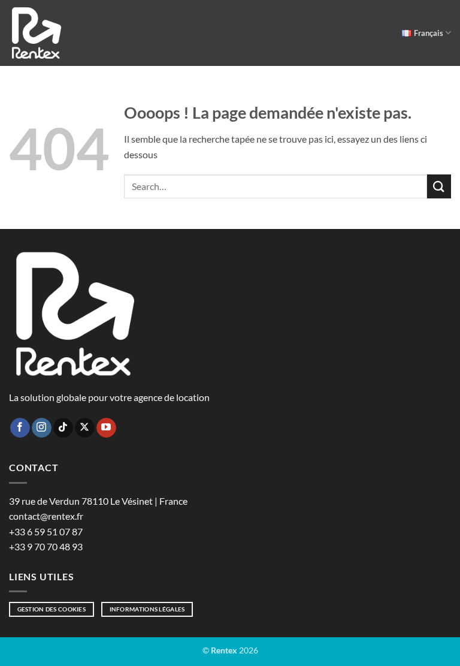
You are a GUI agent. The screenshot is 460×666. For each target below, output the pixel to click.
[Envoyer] (439, 186)
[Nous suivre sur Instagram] (42, 428)
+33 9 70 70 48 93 (46, 546)
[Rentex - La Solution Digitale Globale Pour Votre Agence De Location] (36, 33)
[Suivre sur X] (85, 428)
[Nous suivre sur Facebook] (20, 428)
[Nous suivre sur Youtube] (106, 428)
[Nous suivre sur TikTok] (63, 428)
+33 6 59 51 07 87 (46, 531)
